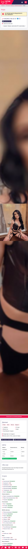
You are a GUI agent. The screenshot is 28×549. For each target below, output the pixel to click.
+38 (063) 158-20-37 (10, 18)
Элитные (8, 5)
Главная (3, 5)
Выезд (12, 5)
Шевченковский (18, 5)
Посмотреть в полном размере (14, 416)
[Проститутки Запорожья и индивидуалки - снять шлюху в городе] (6, 2)
